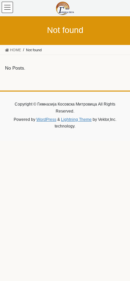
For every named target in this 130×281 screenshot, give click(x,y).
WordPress (46, 119)
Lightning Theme (76, 119)
